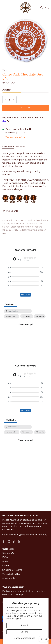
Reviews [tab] (10, 304)
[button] (25, 267)
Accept (24, 625)
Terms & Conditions (12, 574)
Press (5, 561)
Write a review (25, 294)
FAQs (5, 557)
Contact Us (8, 553)
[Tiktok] (14, 541)
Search (5, 565)
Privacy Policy (9, 578)
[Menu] (3, 7)
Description (8, 146)
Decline (24, 632)
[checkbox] (40, 316)
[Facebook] (3, 541)
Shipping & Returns (12, 570)
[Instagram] (9, 541)
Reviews (20, 146)
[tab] (9, 146)
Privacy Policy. (13, 618)
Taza (4, 70)
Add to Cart (25, 108)
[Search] (41, 8)
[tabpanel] (25, 329)
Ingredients (12, 211)
